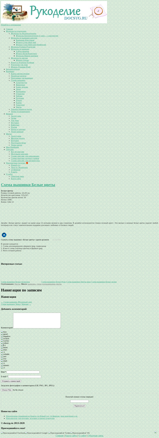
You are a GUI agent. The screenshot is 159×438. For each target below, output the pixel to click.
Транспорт (20, 105)
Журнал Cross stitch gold (26, 42)
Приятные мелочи (18, 76)
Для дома (15, 120)
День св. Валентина (19, 167)
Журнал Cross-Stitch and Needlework (31, 45)
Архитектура (21, 83)
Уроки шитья (16, 145)
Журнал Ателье (22, 60)
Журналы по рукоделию (16, 31)
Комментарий (7, 328)
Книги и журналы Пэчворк (22, 62)
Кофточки (15, 125)
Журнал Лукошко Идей (21, 67)
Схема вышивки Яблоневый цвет (16, 302)
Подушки (20, 98)
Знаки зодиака (22, 87)
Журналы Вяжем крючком (27, 56)
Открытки (20, 94)
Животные (20, 85)
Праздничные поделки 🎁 (17, 163)
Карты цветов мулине (20, 74)
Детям (13, 118)
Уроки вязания (17, 132)
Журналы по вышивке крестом (24, 38)
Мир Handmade (12, 147)
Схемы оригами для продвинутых (25, 161)
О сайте (9, 174)
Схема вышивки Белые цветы (28, 184)
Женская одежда (18, 138)
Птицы (19, 100)
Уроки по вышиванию (20, 112)
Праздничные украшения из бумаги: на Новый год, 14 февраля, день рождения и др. (42, 416)
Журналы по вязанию (20, 49)
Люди (18, 89)
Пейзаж (19, 96)
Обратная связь (17, 176)
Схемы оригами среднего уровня (25, 158)
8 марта (14, 172)
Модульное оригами (19, 154)
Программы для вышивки (22, 78)
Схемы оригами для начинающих (25, 156)
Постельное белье (18, 143)
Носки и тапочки (18, 129)
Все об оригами (17, 152)
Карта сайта (16, 179)
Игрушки (15, 123)
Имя (3, 372)
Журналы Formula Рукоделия (23, 47)
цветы (58, 284)
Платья (14, 127)
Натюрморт (21, 91)
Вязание (9, 114)
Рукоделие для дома (19, 65)
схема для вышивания (46, 284)
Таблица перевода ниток (21, 109)
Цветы (18, 107)
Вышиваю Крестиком (25, 40)
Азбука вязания (22, 51)
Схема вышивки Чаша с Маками (16, 304)
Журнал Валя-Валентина (26, 54)
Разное (19, 103)
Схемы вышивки (18, 80)
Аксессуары (16, 116)
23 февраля (15, 170)
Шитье (9, 134)
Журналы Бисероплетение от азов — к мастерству (37, 36)
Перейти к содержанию (11, 25)
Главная (9, 29)
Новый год (15, 165)
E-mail (4, 376)
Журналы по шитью (19, 58)
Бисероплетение (13, 69)
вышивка (32, 284)
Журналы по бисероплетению (23, 33)
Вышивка (10, 71)
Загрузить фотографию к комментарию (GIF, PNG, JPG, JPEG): (28, 385)
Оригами (10, 149)
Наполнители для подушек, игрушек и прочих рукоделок (30, 418)
